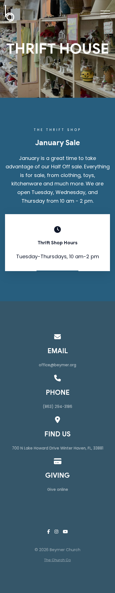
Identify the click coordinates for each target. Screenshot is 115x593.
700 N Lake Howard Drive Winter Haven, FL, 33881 (57, 448)
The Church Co (57, 560)
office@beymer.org (57, 365)
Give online (57, 489)
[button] (105, 13)
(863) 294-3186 (57, 406)
